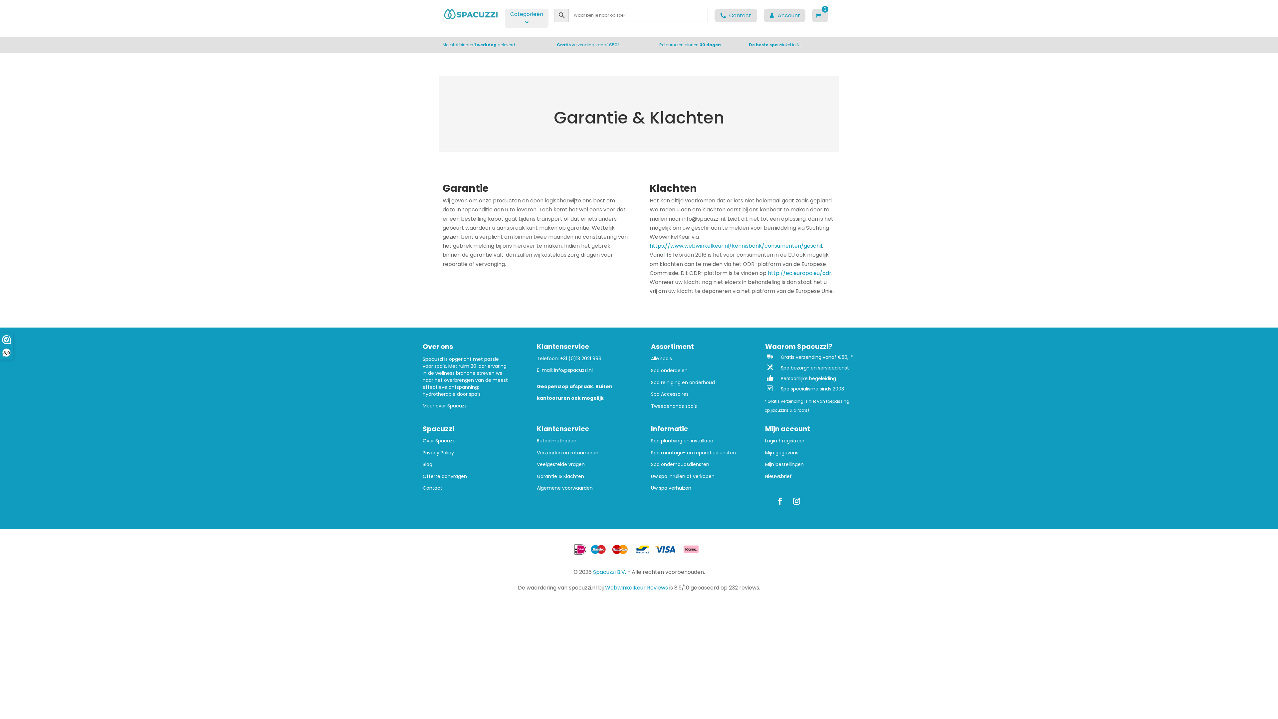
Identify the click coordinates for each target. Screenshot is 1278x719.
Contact (432, 488)
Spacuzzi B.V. (609, 572)
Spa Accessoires (670, 394)
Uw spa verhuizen (671, 488)
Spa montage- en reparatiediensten (693, 453)
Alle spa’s (661, 359)
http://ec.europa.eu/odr (799, 273)
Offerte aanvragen (445, 476)
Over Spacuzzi (439, 441)
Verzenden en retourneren (567, 453)
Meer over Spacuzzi (445, 405)
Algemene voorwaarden (565, 488)
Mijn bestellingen (784, 464)
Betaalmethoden (556, 441)
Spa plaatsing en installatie (682, 441)
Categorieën (526, 14)
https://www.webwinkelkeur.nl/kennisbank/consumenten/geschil (736, 246)
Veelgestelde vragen (561, 464)
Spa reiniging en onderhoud (683, 382)
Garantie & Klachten (560, 476)
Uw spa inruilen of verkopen (683, 476)
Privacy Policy (438, 453)
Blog (427, 464)
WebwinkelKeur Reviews (636, 588)
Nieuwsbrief (778, 476)
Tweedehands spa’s (674, 406)
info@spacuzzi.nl (573, 370)
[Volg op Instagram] (797, 501)
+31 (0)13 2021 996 (580, 358)
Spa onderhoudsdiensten (680, 464)
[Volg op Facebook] (780, 501)
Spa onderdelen (669, 370)
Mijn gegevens (781, 453)
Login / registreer (784, 441)
